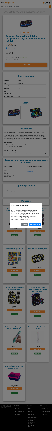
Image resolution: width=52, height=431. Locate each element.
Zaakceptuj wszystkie (35, 224)
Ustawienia (24, 224)
